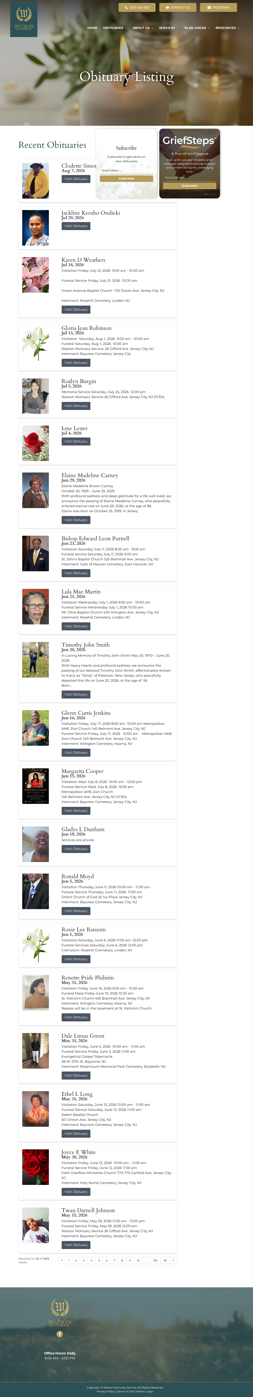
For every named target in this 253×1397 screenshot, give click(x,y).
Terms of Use (125, 1391)
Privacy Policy (106, 1391)
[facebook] (59, 1334)
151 (165, 1260)
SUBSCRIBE (126, 178)
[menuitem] (92, 28)
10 (138, 1260)
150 (155, 1260)
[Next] (173, 1260)
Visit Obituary (76, 179)
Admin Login (144, 1391)
